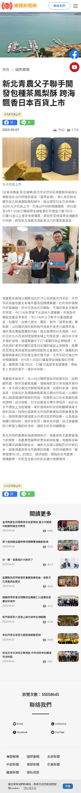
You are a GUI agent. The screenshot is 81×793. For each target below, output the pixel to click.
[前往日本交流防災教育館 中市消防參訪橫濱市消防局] (68, 656)
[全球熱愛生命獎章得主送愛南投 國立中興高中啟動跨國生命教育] (68, 525)
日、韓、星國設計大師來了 (17, 559)
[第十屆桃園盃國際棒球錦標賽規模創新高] (68, 545)
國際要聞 (33, 757)
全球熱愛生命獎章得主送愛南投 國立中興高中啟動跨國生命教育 (27, 524)
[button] (39, 53)
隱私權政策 (30, 788)
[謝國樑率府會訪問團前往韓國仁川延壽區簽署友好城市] (68, 600)
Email (20, 724)
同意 (67, 786)
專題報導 (12, 757)
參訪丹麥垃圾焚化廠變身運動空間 (21, 634)
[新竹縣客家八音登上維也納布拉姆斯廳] (68, 620)
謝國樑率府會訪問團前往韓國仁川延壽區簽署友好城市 (26, 599)
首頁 (5, 70)
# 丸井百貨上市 (12, 114)
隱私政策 (33, 772)
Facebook (22, 732)
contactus (60, 724)
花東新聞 (53, 764)
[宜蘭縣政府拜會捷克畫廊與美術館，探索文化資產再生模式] (68, 581)
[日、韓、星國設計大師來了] (68, 563)
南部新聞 (33, 764)
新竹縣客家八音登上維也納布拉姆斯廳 (24, 617)
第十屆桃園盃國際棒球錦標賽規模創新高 (25, 541)
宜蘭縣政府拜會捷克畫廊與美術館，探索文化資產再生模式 (26, 579)
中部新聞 (12, 764)
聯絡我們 (59, 6)
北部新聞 (53, 757)
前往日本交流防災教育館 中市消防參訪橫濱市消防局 (27, 654)
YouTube (59, 732)
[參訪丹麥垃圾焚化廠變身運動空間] (68, 638)
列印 (61, 130)
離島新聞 (12, 772)
